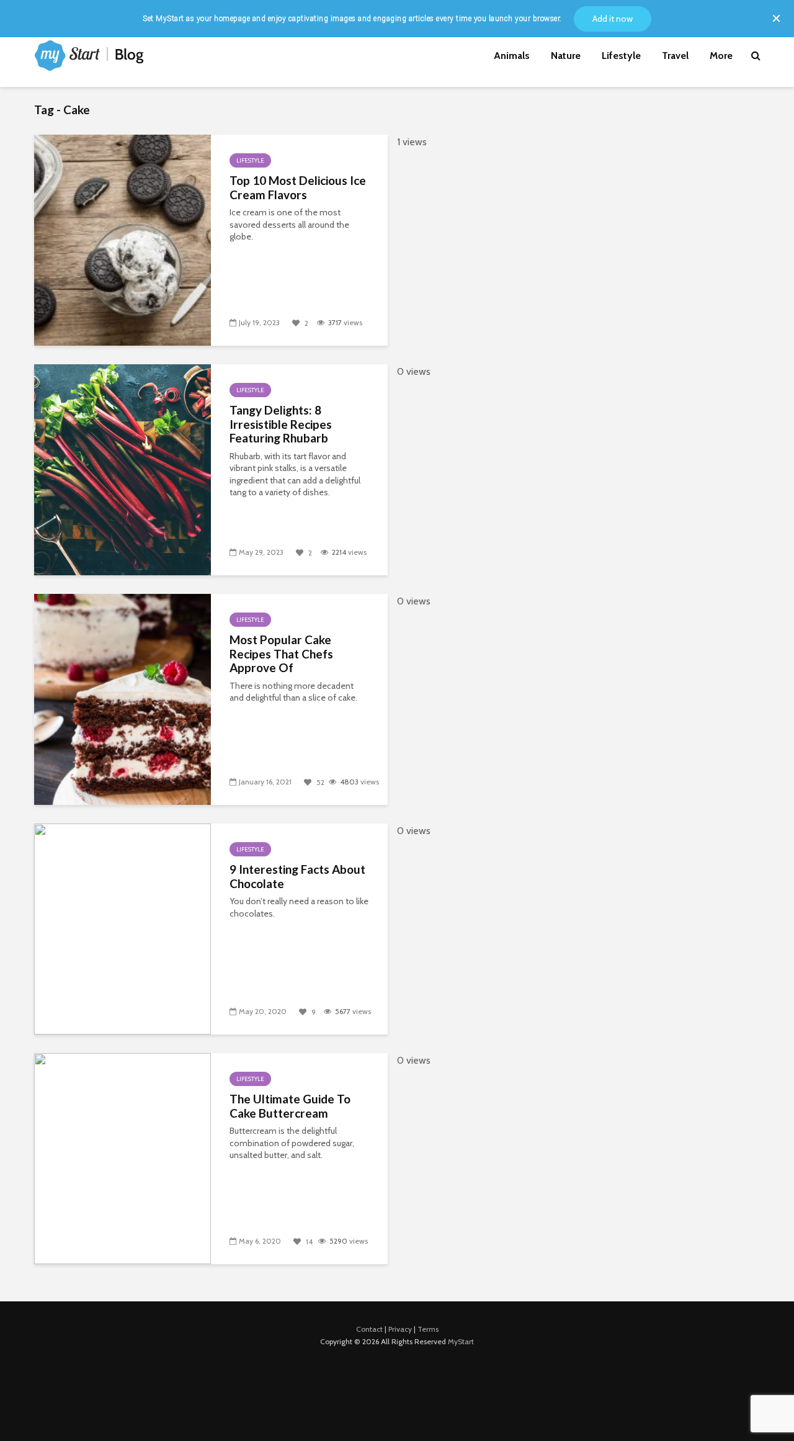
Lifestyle (621, 55)
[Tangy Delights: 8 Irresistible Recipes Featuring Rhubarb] (122, 468)
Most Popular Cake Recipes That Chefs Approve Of (281, 654)
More (721, 55)
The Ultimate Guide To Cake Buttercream (290, 1106)
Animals (512, 55)
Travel (675, 55)
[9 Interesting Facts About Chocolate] (122, 927)
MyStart (461, 1341)
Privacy (400, 1329)
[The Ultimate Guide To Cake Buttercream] (122, 1157)
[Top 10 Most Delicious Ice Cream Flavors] (122, 239)
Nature (566, 55)
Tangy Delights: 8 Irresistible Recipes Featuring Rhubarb (281, 424)
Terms (428, 1329)
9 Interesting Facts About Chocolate (297, 877)
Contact (369, 1329)
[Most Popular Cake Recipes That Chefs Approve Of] (122, 698)
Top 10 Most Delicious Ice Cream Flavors (298, 188)
